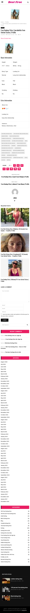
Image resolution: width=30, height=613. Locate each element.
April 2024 (3, 429)
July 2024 (3, 422)
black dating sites (14, 136)
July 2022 (3, 480)
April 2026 (3, 372)
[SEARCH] (27, 325)
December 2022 (5, 468)
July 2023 (3, 451)
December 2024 (5, 410)
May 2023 (3, 456)
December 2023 (5, 439)
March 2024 (4, 432)
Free (26, 141)
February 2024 (4, 434)
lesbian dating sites (6, 150)
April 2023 (3, 458)
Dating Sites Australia (6, 533)
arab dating (5, 136)
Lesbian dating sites (16, 579)
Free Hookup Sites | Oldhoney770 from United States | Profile (15, 280)
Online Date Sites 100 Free (7, 555)
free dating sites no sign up (8, 143)
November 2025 (5, 384)
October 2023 (4, 444)
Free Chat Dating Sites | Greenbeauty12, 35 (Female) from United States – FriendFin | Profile (14, 255)
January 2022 (4, 494)
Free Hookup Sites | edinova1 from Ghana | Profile (15, 184)
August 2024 (4, 420)
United (8, 160)
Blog (2, 521)
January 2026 (4, 379)
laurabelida (18, 148)
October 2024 (4, 415)
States (3, 160)
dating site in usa (6, 141)
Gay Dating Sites (5, 540)
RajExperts (24, 610)
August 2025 (4, 391)
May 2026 (3, 369)
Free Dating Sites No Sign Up (14, 339)
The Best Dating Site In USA (13, 352)
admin (3, 35)
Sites (26, 157)
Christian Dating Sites (11, 343)
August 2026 (4, 362)
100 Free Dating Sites (6, 511)
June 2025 (3, 396)
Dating (2, 528)
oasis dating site (6, 153)
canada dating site (6, 138)
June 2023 (3, 453)
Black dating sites (16, 596)
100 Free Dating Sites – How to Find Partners (13, 347)
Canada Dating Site (5, 523)
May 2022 (3, 485)
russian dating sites (6, 157)
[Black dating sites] (6, 598)
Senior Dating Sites (5, 562)
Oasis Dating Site (5, 552)
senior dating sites (18, 157)
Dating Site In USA (5, 531)
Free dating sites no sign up (13, 336)
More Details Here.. (6, 38)
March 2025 (4, 403)
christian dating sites (18, 138)
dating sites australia (17, 141)
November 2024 (5, 412)
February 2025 (4, 405)
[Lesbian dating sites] (6, 580)
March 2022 (4, 489)
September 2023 (5, 446)
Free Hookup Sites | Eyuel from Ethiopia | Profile (15, 177)
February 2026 (4, 376)
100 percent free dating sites (21, 133)
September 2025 (5, 388)
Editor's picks (6, 574)
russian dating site (11, 155)
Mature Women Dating (6, 550)
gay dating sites (6, 145)
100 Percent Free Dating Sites (8, 514)
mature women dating (18, 150)
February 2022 (4, 492)
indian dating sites (21, 145)
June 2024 (3, 425)
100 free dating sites (7, 133)
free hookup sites (21, 143)
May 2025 (3, 398)
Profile (3, 155)
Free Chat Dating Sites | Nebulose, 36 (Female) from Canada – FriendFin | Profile (14, 230)
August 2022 (4, 477)
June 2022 (3, 482)
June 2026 (3, 367)
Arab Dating (4, 516)
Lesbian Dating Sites (6, 547)
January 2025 (4, 408)
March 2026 (4, 374)
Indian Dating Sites (5, 542)
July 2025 (3, 393)
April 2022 (3, 487)
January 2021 (4, 499)
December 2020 (5, 502)
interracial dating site (7, 148)
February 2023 (4, 463)
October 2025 (4, 386)
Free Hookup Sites (5, 538)
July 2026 (3, 364)
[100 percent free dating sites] (6, 589)
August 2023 (4, 449)
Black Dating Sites (5, 519)
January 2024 (4, 437)
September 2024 (5, 417)
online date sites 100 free (18, 153)
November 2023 (5, 441)
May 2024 (3, 427)
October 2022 (4, 473)
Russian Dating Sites (6, 559)
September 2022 (5, 475)
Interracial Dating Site (6, 545)
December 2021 (5, 497)
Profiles (2, 27)
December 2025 (5, 381)
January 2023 (4, 465)
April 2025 (3, 400)
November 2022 (5, 470)
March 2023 (4, 461)
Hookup (13, 145)
